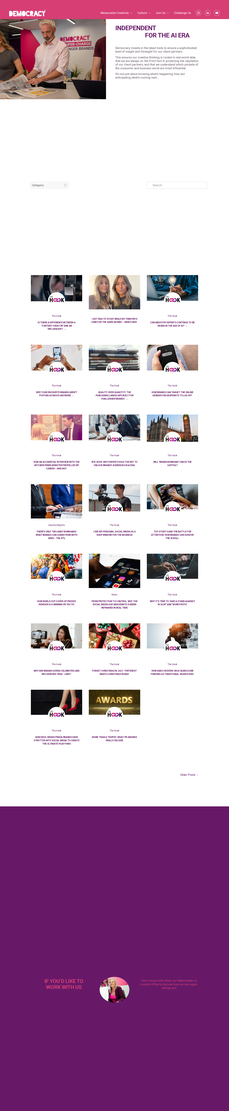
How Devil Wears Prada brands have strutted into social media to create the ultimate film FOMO (56, 740)
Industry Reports (56, 525)
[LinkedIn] (208, 13)
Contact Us (169, 998)
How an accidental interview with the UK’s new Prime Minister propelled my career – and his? (57, 465)
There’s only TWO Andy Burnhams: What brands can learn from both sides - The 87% (56, 535)
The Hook (56, 316)
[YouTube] (217, 13)
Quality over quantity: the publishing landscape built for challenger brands (114, 395)
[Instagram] (198, 13)
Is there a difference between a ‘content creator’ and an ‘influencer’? (56, 325)
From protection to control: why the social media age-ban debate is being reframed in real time (115, 604)
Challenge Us (182, 13)
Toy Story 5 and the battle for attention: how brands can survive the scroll (172, 535)
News (114, 594)
